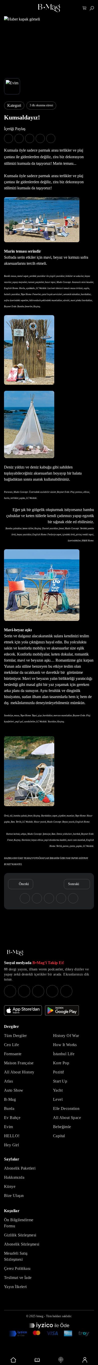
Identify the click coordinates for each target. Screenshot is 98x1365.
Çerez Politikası (17, 1268)
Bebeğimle (62, 1127)
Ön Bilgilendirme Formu (18, 1223)
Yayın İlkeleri (15, 1287)
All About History (19, 1072)
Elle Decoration (66, 1108)
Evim (8, 1127)
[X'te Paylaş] (19, 138)
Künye (9, 1186)
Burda (9, 1108)
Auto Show (13, 1090)
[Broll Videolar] (61, 1360)
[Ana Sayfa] (15, 953)
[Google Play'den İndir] (62, 1010)
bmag (39, 1316)
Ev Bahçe (12, 1117)
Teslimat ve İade (17, 1277)
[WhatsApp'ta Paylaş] (29, 138)
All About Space (67, 1117)
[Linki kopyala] (50, 138)
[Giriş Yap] (84, 1360)
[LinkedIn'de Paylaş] (40, 138)
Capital (59, 1136)
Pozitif (58, 1072)
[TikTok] (66, 991)
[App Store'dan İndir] (23, 1010)
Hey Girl (11, 1145)
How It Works (65, 1045)
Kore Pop (61, 1063)
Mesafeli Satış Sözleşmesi (16, 1256)
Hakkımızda (14, 1177)
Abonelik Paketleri (19, 1168)
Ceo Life (11, 1045)
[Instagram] (10, 991)
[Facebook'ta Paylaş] (8, 138)
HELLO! (11, 1136)
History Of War (66, 1035)
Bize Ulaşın (14, 1195)
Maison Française (18, 1063)
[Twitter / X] (38, 991)
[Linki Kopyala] (73, 898)
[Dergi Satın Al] (37, 1360)
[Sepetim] (84, 8)
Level (58, 1099)
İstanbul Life (63, 1054)
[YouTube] (24, 991)
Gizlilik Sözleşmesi (20, 1235)
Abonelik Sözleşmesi (21, 1244)
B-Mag (10, 1099)
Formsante (13, 1054)
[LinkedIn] (52, 991)
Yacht (58, 1090)
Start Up (60, 1081)
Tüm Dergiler (15, 1035)
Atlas (8, 1081)
